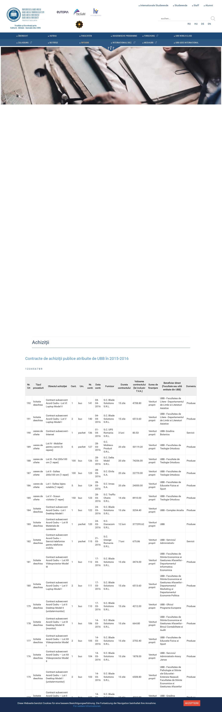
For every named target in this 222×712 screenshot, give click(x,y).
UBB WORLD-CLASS (183, 36)
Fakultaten (86, 36)
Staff (196, 5)
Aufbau (53, 36)
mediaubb (148, 42)
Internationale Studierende (154, 5)
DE (202, 23)
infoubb (85, 42)
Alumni (209, 5)
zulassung (23, 42)
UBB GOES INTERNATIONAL (187, 42)
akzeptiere (192, 703)
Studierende (181, 5)
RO (189, 23)
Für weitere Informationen (87, 706)
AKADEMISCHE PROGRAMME (125, 36)
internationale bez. (122, 42)
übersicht (23, 36)
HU (196, 23)
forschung (149, 36)
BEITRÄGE (54, 42)
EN (209, 23)
